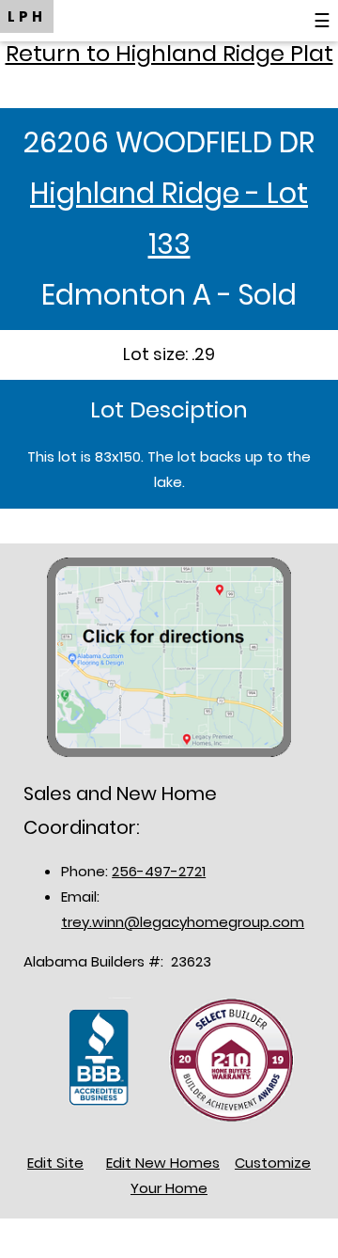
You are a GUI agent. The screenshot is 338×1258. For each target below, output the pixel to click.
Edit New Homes (163, 1162)
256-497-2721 (159, 871)
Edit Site (55, 1162)
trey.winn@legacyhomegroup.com (182, 922)
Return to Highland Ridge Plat (169, 53)
